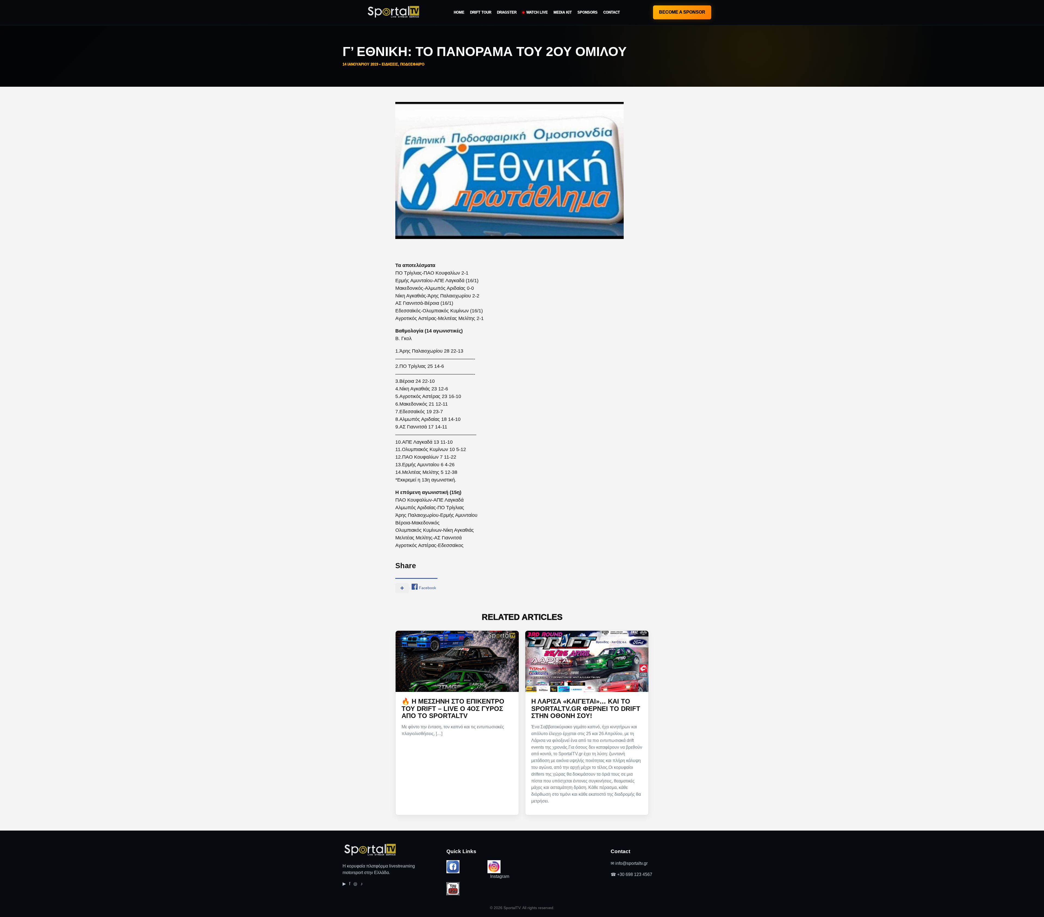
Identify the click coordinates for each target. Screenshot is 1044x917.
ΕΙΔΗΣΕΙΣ (390, 64)
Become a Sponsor (682, 12)
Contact (611, 12)
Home (459, 12)
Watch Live (537, 12)
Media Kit (563, 12)
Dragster (507, 12)
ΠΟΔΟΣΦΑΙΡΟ (412, 64)
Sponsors (587, 12)
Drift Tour (480, 12)
